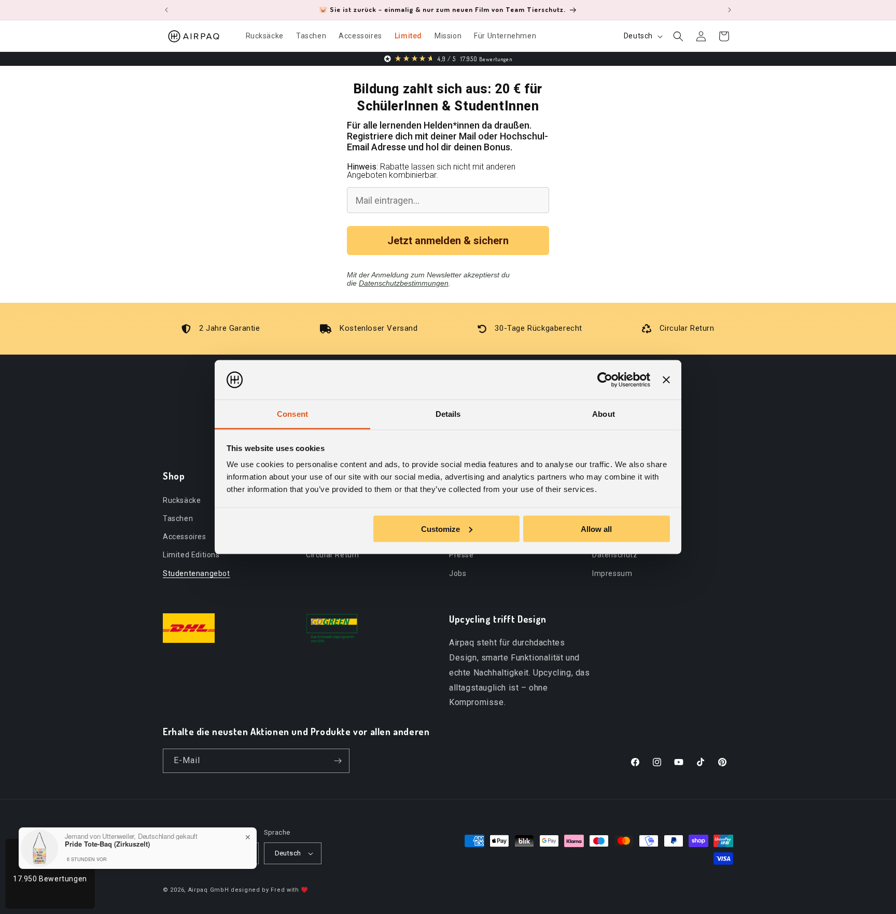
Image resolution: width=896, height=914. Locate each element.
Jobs (457, 573)
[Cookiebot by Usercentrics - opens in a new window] (604, 380)
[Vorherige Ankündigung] (166, 10)
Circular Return (332, 555)
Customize (440, 528)
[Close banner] (666, 380)
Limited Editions (191, 555)
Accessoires (184, 536)
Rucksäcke (182, 500)
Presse (461, 555)
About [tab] (603, 414)
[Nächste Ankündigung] (729, 10)
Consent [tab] (292, 414)
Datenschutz (615, 555)
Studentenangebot (196, 573)
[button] (678, 36)
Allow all (596, 528)
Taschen (178, 518)
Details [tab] (448, 414)
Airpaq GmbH (208, 890)
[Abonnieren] (337, 761)
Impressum (612, 573)
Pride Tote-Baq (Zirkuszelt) (107, 844)
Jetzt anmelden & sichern (448, 240)
